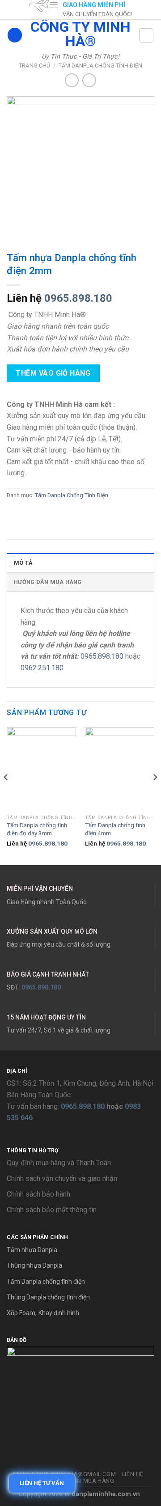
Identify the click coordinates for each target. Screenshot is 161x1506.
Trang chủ (34, 65)
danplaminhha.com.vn (106, 1494)
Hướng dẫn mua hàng (80, 1481)
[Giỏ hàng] (146, 35)
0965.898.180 (78, 298)
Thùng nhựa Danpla (34, 1265)
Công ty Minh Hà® (80, 34)
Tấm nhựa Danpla (32, 1249)
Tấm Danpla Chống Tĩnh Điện (100, 65)
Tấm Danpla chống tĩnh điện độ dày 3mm (37, 829)
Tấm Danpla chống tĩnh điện (46, 1281)
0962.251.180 (42, 668)
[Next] (154, 795)
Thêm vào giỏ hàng (53, 373)
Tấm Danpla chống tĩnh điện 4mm (115, 829)
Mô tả (23, 562)
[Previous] (6, 795)
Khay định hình (58, 1312)
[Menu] (15, 35)
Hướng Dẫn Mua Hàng (48, 582)
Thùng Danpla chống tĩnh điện (48, 1297)
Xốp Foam (21, 1312)
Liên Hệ (133, 1474)
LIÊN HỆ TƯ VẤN (42, 1483)
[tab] (80, 562)
